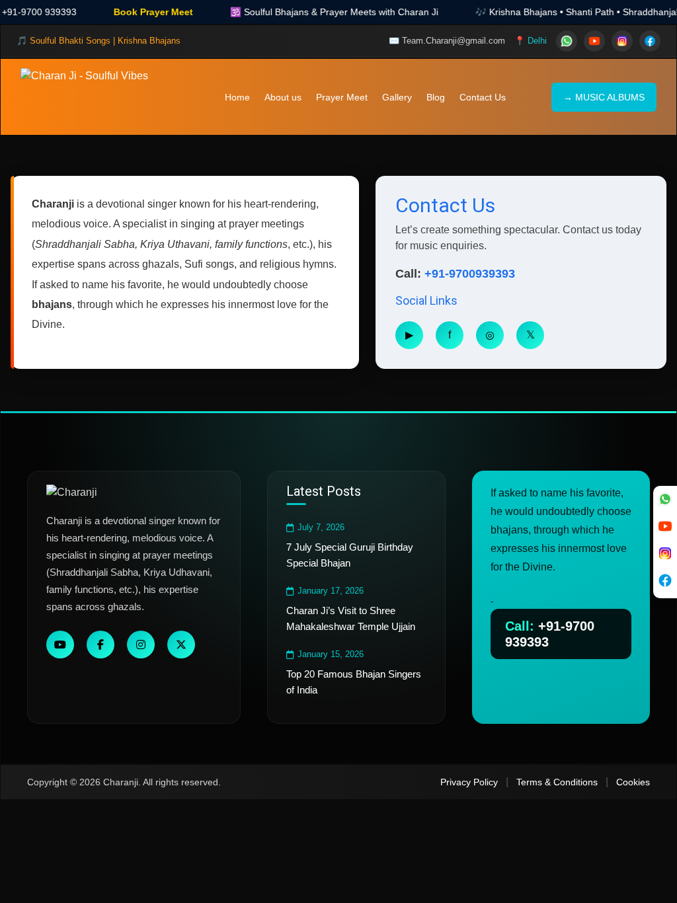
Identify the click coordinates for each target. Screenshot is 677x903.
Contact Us (482, 97)
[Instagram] (622, 41)
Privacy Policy (469, 782)
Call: (549, 634)
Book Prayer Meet (125, 12)
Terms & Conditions (557, 782)
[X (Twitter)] (181, 644)
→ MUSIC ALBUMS (604, 97)
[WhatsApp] (566, 41)
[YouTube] (594, 41)
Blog (435, 97)
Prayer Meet (342, 97)
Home (237, 97)
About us (282, 97)
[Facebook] (649, 41)
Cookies (633, 782)
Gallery (397, 97)
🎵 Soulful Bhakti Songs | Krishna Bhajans (98, 41)
